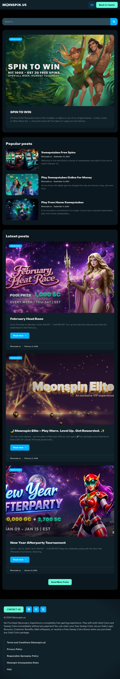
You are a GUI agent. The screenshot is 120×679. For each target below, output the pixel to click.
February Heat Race (26, 319)
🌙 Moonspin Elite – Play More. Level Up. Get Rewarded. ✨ (57, 431)
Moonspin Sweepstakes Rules (23, 662)
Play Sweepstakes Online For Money (66, 177)
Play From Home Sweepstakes (62, 202)
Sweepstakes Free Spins (58, 152)
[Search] (114, 21)
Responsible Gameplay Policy (23, 656)
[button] (92, 5)
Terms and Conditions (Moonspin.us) (26, 642)
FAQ (9, 669)
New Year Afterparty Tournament (38, 543)
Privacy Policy (14, 649)
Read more (18, 335)
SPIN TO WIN (20, 112)
